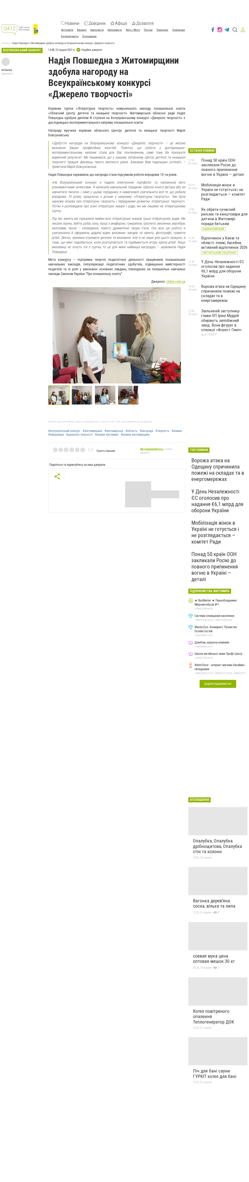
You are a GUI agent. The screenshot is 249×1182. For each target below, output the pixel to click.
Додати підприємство (217, 684)
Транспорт (162, 30)
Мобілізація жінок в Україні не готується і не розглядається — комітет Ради (223, 192)
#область (131, 431)
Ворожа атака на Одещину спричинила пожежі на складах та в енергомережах (217, 469)
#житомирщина (92, 431)
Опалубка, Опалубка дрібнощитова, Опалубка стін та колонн (217, 846)
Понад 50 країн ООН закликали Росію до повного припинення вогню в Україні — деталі (222, 167)
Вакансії (82, 30)
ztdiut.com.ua (175, 281)
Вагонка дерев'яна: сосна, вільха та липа (214, 903)
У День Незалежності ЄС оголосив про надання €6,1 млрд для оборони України (222, 268)
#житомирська (113, 431)
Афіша (121, 23)
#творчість (162, 431)
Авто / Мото (133, 30)
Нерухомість (115, 30)
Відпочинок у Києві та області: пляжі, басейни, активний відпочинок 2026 (224, 243)
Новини (72, 23)
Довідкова (178, 30)
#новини (177, 431)
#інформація (56, 434)
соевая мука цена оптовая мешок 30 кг (214, 958)
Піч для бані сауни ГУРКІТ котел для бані (214, 1073)
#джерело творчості (79, 434)
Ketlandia (7, 70)
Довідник (97, 23)
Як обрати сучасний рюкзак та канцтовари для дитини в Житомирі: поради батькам (224, 216)
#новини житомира (106, 434)
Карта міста (97, 30)
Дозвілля (145, 23)
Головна (6, 43)
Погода (148, 30)
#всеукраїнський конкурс (64, 431)
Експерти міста (69, 36)
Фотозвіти (67, 30)
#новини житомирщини (135, 434)
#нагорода (146, 431)
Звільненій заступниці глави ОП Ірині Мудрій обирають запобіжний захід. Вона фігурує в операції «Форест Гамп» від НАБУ (221, 323)
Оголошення (89, 36)
